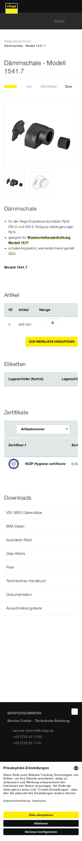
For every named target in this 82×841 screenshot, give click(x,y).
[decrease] (41, 324)
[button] (41, 512)
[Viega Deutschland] (11, 6)
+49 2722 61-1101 (27, 743)
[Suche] (75, 21)
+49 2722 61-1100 (27, 736)
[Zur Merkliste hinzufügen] (75, 67)
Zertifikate (49, 86)
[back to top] (74, 711)
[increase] (63, 324)
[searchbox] (37, 21)
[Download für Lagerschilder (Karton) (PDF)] (46, 379)
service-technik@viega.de (33, 730)
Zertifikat (16, 445)
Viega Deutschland (17, 41)
